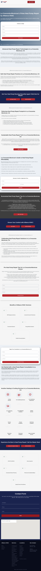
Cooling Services (14, 545)
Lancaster (21, 551)
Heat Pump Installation (15, 560)
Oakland (21, 546)
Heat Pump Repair (14, 559)
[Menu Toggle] (39, 2)
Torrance (21, 554)
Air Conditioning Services (20, 399)
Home (1, 44)
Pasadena (21, 553)
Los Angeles (21, 547)
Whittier (21, 555)
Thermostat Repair (15, 561)
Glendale (21, 552)
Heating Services (14, 555)
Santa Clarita (22, 550)
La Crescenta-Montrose (6, 44)
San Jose (21, 545)
